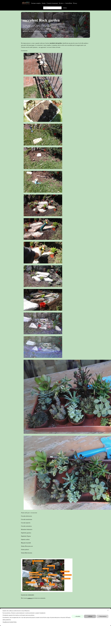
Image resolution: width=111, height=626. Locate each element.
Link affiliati (68, 3)
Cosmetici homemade (52, 3)
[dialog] (55, 617)
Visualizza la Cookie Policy (10, 622)
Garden (44, 3)
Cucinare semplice (36, 3)
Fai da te (61, 3)
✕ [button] (107, 610)
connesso (29, 598)
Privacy (75, 3)
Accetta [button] (78, 616)
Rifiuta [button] (90, 616)
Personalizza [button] (103, 616)
